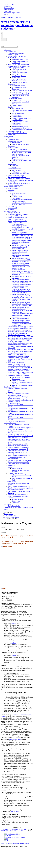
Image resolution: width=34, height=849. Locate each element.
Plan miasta (11, 146)
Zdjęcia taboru (12, 134)
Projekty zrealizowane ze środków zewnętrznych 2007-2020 (18, 215)
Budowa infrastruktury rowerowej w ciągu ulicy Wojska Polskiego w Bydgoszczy (22, 315)
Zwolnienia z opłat (17, 196)
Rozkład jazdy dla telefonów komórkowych (20, 62)
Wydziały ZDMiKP (17, 499)
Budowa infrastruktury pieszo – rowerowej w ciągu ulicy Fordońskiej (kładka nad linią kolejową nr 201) (22, 304)
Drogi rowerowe (16, 142)
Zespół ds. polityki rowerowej (20, 144)
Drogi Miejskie (8, 136)
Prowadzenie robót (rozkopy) (16, 434)
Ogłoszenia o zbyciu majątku (16, 421)
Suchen (3, 45)
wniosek (14, 623)
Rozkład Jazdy (12, 58)
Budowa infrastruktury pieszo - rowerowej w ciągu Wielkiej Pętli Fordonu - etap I (21, 323)
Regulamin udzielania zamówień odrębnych (20, 400)
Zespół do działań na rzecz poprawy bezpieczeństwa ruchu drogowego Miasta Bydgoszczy (22, 152)
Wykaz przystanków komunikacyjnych (19, 66)
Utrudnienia (7, 6)
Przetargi (10, 392)
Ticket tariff (15, 74)
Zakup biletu (11, 84)
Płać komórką (12, 206)
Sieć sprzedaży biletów (18, 85)
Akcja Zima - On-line (14, 506)
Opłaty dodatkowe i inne (19, 81)
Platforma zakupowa (14, 401)
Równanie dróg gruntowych (16, 175)
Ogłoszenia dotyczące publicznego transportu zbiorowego (18, 397)
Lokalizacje (15, 165)
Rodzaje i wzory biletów (19, 76)
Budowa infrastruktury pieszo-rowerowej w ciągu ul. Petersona (21, 319)
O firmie (10, 498)
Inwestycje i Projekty (10, 211)
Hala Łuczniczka (16, 170)
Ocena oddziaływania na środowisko (22, 385)
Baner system (12, 164)
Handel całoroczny (17, 468)
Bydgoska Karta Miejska (15, 98)
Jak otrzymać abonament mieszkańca (18, 462)
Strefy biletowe (16, 77)
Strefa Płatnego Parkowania (12, 186)
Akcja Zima (7, 504)
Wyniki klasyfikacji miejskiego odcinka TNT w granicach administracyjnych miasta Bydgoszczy (20, 180)
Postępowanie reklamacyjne (20, 126)
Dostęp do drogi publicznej (15, 473)
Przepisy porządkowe (18, 113)
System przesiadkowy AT (19, 79)
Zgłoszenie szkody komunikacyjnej (18, 445)
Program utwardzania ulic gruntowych (19, 183)
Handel (10, 467)
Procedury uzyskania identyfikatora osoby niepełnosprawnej (22, 200)
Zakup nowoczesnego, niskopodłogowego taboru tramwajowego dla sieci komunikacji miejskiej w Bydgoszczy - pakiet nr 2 (22, 233)
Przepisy (10, 107)
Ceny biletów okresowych (19, 72)
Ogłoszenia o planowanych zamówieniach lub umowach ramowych (20, 394)
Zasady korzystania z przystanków (18, 444)
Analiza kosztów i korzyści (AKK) (18, 56)
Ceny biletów (8, 11)
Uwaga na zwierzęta (17, 159)
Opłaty (10, 191)
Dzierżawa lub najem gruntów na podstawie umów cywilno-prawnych (20, 428)
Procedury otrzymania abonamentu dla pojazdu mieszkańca (22, 203)
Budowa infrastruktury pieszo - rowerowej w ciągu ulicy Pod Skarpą (22, 280)
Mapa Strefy (11, 190)
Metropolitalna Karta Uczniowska (17, 133)
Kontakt (6, 14)
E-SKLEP (11, 209)
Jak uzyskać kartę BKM (18, 100)
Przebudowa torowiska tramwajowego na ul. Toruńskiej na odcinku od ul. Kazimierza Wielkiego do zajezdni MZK (22, 272)
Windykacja (11, 465)
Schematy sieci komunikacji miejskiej (18, 64)
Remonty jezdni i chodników (16, 185)
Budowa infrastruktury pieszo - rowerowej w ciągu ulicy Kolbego (21, 283)
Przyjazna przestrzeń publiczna (17, 177)
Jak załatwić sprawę (10, 423)
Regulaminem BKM (15, 739)
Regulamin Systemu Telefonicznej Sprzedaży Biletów (21, 119)
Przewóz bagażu (16, 115)
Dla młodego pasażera (14, 131)
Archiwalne (15, 384)
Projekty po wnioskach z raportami (22, 382)
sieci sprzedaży (15, 811)
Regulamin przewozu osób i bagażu (22, 129)
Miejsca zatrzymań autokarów (20, 173)
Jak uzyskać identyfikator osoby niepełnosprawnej (17, 457)
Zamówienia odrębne (14, 403)
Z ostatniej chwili (9, 8)
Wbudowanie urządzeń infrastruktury (18, 439)
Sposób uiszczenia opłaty (19, 193)
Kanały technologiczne (14, 212)
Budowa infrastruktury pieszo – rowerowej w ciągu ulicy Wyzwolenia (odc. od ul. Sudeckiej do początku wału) (22, 309)
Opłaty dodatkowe (17, 198)
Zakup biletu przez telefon (19, 92)
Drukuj (3, 532)
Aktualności (7, 50)
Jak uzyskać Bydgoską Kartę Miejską (18, 424)
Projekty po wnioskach (18, 380)
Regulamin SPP (12, 208)
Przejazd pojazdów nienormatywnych (19, 455)
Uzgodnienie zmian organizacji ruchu (18, 463)
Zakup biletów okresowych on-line (22, 90)
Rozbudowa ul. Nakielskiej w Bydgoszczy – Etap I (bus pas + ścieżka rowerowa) (21, 266)
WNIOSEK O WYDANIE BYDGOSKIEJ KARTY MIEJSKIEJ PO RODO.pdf (14, 829)
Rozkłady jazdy (8, 9)
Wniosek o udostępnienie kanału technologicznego (17, 453)
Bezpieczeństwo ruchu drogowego (18, 149)
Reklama (10, 426)
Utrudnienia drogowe (14, 139)
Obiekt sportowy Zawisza (19, 172)
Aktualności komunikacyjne (16, 53)
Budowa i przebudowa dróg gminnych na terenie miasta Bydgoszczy (20, 251)
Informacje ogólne (13, 54)
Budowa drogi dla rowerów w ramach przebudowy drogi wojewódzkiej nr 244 (20, 247)
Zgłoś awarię (15, 502)
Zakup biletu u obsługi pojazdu (20, 94)
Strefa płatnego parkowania (12, 12)
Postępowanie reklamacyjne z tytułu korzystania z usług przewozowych (18, 448)
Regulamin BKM (17, 105)
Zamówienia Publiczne (10, 387)
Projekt (14, 167)
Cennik (14, 195)
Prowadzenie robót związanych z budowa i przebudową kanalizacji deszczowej (20, 436)
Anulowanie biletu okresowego (21, 128)
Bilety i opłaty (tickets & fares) (16, 68)
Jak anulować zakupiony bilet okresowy (19, 460)
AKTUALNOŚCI (9, 4)
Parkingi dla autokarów (14, 168)
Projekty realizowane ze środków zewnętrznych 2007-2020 (17, 218)
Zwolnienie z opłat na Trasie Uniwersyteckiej (20, 122)
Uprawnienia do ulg (17, 108)
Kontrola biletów (16, 125)
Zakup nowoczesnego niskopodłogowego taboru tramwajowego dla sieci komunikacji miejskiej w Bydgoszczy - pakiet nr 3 (22, 226)
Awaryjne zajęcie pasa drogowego (18, 450)
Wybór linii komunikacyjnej (20, 59)
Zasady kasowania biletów (19, 82)
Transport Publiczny (10, 51)
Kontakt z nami (16, 501)
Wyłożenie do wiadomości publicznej (18, 375)
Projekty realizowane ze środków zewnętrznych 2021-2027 (17, 221)
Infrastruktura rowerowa (15, 141)
